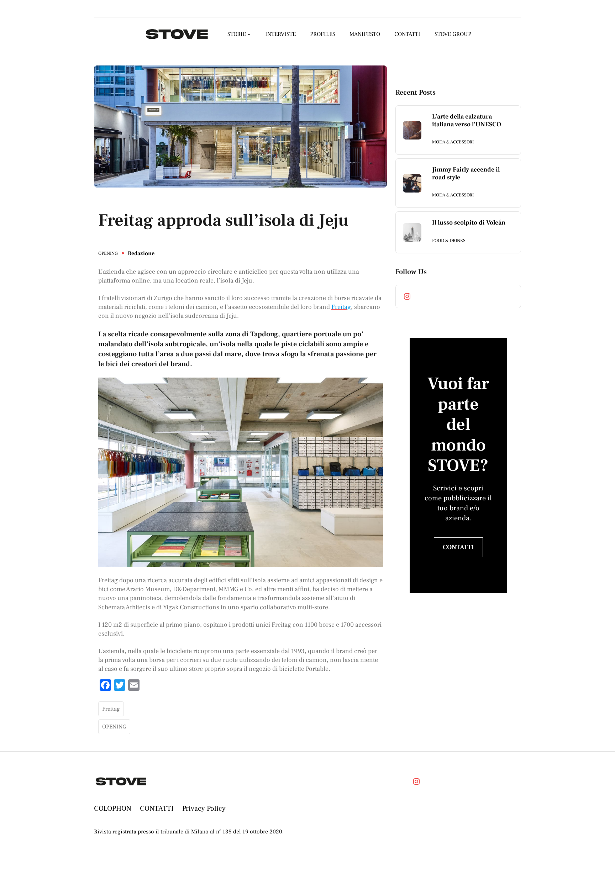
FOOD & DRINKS (449, 240)
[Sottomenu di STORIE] (249, 34)
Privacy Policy (204, 808)
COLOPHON (112, 808)
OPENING (108, 253)
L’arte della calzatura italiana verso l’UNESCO (466, 120)
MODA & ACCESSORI (453, 142)
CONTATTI (458, 547)
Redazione (141, 253)
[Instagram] (407, 296)
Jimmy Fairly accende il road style (466, 173)
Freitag (111, 708)
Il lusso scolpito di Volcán (468, 223)
